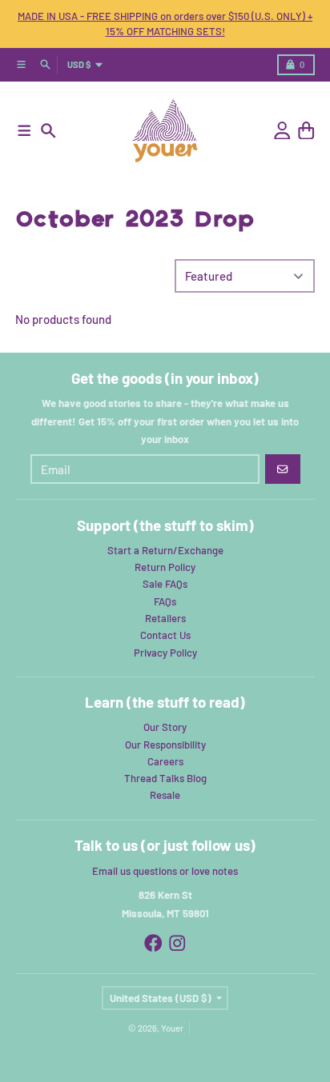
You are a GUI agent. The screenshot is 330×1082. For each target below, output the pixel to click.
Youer (172, 1028)
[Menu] (24, 131)
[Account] (282, 131)
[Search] (48, 131)
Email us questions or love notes (165, 870)
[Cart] (306, 131)
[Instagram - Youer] (177, 943)
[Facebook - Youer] (153, 943)
